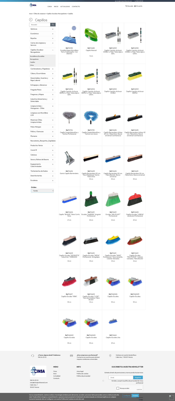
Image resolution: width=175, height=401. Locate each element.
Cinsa (55, 371)
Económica (35, 34)
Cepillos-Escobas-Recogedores (57, 13)
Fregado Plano (36, 90)
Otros (32, 65)
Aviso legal (80, 371)
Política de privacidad (83, 376)
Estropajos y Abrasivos (39, 85)
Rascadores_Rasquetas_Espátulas (43, 141)
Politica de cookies (82, 373)
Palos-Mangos (36, 127)
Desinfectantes (36, 176)
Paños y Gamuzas (37, 131)
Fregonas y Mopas (37, 94)
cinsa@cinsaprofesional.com (124, 1)
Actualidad (56, 376)
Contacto (56, 378)
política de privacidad (130, 381)
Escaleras (34, 180)
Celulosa (34, 155)
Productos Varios (37, 145)
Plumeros (34, 136)
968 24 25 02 (139, 1)
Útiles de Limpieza (39, 13)
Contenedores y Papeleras (40, 69)
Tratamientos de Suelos (39, 171)
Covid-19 (34, 150)
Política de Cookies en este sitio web (72, 399)
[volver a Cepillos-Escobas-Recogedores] (30, 19)
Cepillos (32, 62)
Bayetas (34, 38)
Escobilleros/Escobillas (37, 56)
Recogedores (34, 59)
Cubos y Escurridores (38, 73)
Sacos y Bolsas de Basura (40, 159)
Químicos (34, 29)
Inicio (30, 13)
